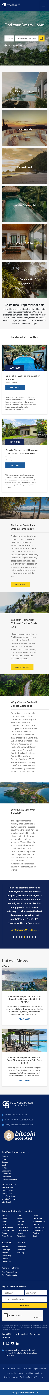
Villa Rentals (6, 1202)
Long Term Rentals (9, 1196)
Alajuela (5, 1215)
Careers (5, 1258)
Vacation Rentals (8, 1199)
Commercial (6, 1176)
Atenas (35, 1215)
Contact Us (6, 1261)
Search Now (20, 584)
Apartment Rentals (9, 1184)
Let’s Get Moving (22, 667)
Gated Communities (10, 1179)
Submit (24, 1305)
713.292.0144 (21, 1114)
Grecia (19, 1218)
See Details (15, 387)
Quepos (5, 1233)
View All (6, 966)
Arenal (19, 1215)
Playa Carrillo (22, 1227)
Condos (5, 1162)
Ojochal (36, 1224)
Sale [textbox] (8, 38)
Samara (20, 1233)
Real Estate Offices (9, 1272)
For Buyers (21, 1246)
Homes (5, 1156)
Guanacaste (37, 1218)
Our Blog (20, 1252)
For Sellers (21, 1249)
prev (14, 940)
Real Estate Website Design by (16, 1377)
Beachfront (6, 1170)
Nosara (20, 1224)
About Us (5, 1246)
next (35, 940)
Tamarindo (21, 1236)
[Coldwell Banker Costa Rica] (11, 4)
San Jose (36, 1233)
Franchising (6, 1255)
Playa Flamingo (38, 1227)
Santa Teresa (7, 1236)
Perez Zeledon (7, 1227)
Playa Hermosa (8, 1230)
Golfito (4, 1218)
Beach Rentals (7, 1187)
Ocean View (6, 1173)
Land (4, 1165)
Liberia (4, 1221)
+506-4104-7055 (26, 1119)
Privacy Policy (16, 1327)
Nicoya (4, 1224)
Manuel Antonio (39, 1221)
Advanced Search (16, 45)
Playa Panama (22, 1230)
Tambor (36, 1236)
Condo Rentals (7, 1190)
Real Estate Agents (9, 1275)
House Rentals (7, 1193)
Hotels (4, 1167)
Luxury (4, 1159)
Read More (24, 1019)
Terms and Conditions (25, 1373)
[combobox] (9, 38)
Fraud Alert (38, 1373)
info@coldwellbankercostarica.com (19, 1124)
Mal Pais (20, 1221)
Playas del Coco (39, 1230)
